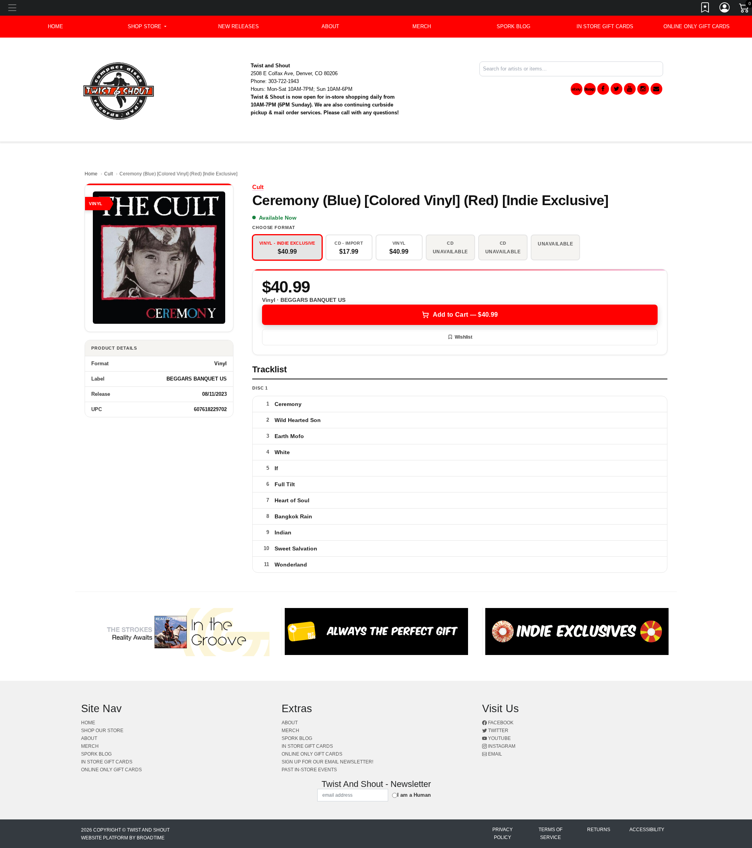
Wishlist (463, 337)
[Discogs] (590, 89)
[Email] (656, 89)
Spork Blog (513, 26)
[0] (744, 9)
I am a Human (414, 795)
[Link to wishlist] (705, 9)
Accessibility (646, 829)
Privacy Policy (502, 833)
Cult (108, 174)
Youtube (499, 738)
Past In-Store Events (309, 769)
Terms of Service (550, 833)
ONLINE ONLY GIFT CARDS (696, 26)
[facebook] (603, 89)
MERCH (421, 26)
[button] (147, 27)
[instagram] (643, 89)
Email (494, 754)
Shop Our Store (102, 730)
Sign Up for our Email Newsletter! (327, 762)
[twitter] (616, 89)
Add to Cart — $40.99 (465, 314)
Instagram (501, 746)
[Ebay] (576, 89)
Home (91, 174)
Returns (598, 829)
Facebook (500, 722)
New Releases (238, 26)
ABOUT (330, 26)
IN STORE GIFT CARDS (605, 26)
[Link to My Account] (724, 9)
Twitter (497, 730)
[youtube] (629, 89)
